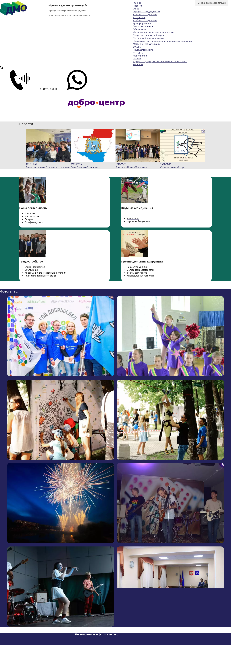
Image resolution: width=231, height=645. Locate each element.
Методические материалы (146, 43)
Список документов (143, 26)
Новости (137, 5)
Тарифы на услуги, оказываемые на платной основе (160, 61)
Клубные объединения (145, 14)
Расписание (139, 17)
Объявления (139, 29)
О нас (136, 8)
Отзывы (137, 46)
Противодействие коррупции (148, 38)
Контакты (138, 64)
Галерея (137, 58)
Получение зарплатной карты (148, 35)
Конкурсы (138, 52)
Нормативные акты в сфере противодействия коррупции (162, 41)
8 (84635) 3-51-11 (48, 89)
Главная (137, 2)
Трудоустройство (142, 23)
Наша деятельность (143, 49)
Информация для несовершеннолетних (153, 32)
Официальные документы (146, 11)
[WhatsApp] (77, 89)
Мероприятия (140, 55)
